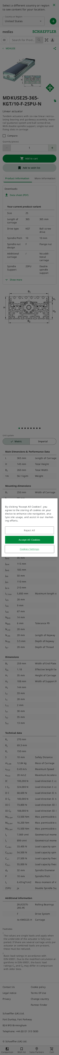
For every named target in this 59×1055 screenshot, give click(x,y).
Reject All (29, 530)
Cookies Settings (29, 549)
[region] (29, 527)
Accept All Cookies (29, 539)
